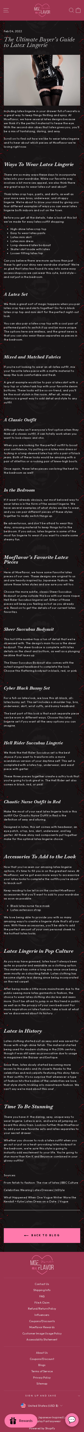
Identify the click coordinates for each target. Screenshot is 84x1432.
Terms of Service (42, 1371)
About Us (42, 1352)
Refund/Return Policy (42, 1308)
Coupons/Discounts (42, 1321)
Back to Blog (45, 1235)
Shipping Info (41, 1290)
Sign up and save (40, 1395)
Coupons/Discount (42, 1359)
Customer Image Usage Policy (42, 1333)
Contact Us (42, 1284)
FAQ (42, 1296)
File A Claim (42, 1302)
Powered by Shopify (42, 1428)
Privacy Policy (42, 1377)
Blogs (42, 1365)
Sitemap (42, 1383)
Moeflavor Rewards (42, 1327)
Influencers (42, 1315)
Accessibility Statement (41, 1339)
